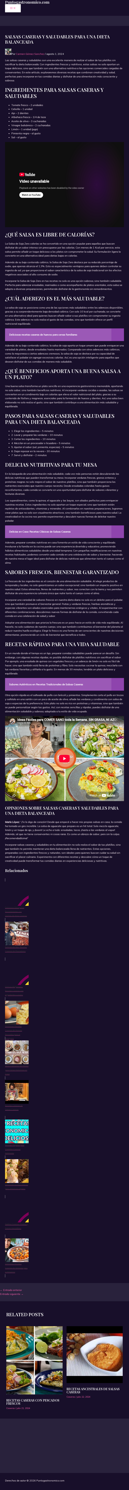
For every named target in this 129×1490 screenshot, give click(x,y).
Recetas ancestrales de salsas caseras (93, 1390)
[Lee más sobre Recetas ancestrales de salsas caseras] (95, 1355)
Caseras (10, 1408)
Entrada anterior (11, 1290)
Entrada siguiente (11, 1294)
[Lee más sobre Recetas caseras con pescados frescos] (34, 1361)
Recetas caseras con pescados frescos (32, 1401)
